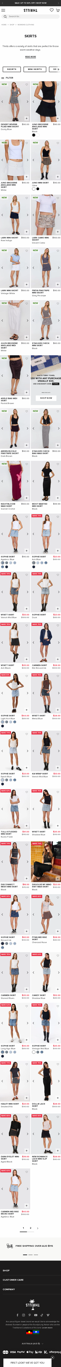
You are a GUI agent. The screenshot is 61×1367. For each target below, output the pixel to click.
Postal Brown (7, 403)
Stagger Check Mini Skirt (40, 344)
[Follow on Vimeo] (48, 1315)
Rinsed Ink (6, 940)
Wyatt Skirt (7, 615)
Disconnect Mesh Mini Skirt (9, 886)
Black (34, 132)
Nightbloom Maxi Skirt (8, 505)
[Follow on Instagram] (23, 1315)
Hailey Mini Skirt (10, 1104)
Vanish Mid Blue (9, 618)
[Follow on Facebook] (17, 1315)
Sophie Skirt (8, 557)
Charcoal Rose (39, 942)
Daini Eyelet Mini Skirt (10, 1158)
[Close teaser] (52, 1357)
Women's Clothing (26, 25)
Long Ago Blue (8, 1049)
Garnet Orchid (8, 509)
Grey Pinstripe (39, 296)
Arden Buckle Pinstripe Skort (10, 452)
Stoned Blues (8, 998)
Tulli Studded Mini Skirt (9, 833)
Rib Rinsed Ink (39, 668)
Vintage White (8, 294)
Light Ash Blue (8, 719)
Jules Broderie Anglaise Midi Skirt (9, 345)
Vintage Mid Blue (40, 1049)
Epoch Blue (6, 777)
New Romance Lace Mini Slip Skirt (39, 1159)
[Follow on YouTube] (35, 1315)
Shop (12, 25)
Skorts (11, 69)
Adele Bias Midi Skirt (9, 400)
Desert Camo (38, 243)
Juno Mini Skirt (40, 183)
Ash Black (6, 668)
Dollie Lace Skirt (38, 1105)
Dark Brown (6, 456)
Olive (34, 186)
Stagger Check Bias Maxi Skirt (40, 452)
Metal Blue (37, 719)
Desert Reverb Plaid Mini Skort (10, 126)
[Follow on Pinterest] (29, 1315)
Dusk (34, 618)
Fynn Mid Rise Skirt (39, 938)
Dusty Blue (6, 129)
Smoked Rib (7, 1107)
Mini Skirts (35, 69)
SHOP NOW (46, 398)
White (4, 190)
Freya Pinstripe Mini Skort (40, 292)
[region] (30, 1246)
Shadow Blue (38, 835)
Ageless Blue (7, 560)
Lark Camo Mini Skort (40, 239)
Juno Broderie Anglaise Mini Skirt (40, 127)
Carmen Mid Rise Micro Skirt (10, 1213)
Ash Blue (36, 560)
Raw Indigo (6, 241)
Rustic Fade (7, 837)
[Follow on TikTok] (42, 1315)
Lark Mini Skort (9, 238)
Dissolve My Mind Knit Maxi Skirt (41, 886)
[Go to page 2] (37, 1228)
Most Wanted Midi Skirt (39, 505)
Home (3, 25)
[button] (27, 85)
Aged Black (6, 1162)
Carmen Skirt (39, 665)
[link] (52, 10)
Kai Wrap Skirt (40, 774)
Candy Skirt (39, 995)
